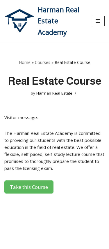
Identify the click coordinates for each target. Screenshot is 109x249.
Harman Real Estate (54, 93)
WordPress (57, 243)
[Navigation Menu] (98, 21)
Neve (9, 243)
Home (25, 62)
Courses (42, 62)
